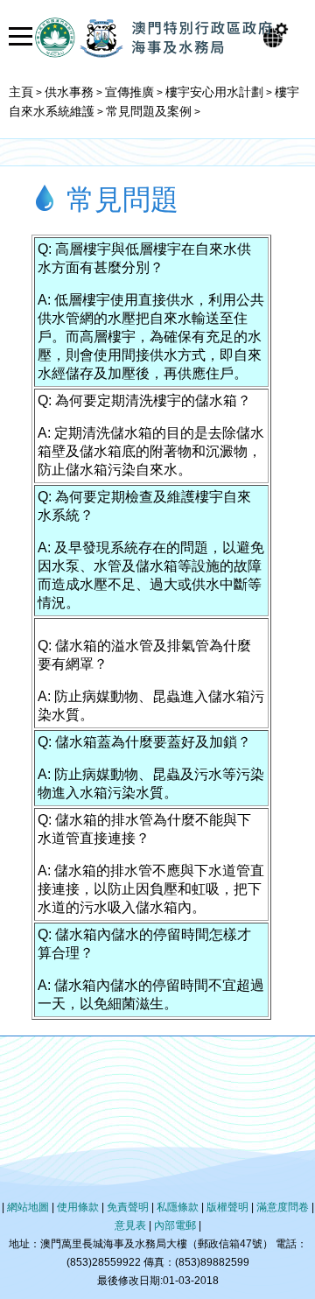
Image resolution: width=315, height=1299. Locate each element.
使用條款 (78, 1207)
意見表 (130, 1225)
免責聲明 (128, 1207)
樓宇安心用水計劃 (214, 92)
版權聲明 (227, 1207)
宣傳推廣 (129, 92)
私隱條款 (178, 1207)
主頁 (21, 92)
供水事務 (69, 92)
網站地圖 (28, 1207)
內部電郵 (175, 1225)
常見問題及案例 (149, 111)
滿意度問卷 (282, 1207)
